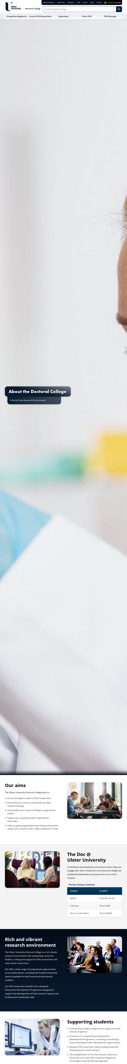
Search (119, 9)
